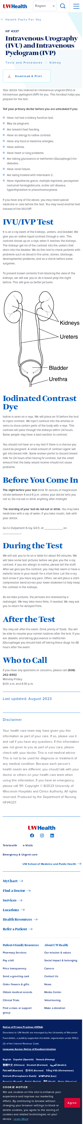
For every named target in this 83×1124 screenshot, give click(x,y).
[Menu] (76, 6)
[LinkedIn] (51, 835)
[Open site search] (63, 6)
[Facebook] (31, 835)
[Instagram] (41, 835)
